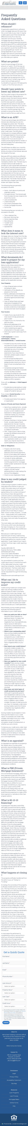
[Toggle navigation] (25, 2)
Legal (14, 1073)
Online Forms (14, 1103)
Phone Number (7, 976)
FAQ (14, 1106)
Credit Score (6, 1003)
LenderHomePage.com (19, 1124)
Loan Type (6, 996)
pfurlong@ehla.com (14, 1060)
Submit (6, 1022)
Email (4, 970)
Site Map (14, 1083)
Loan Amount (7, 983)
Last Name (6, 963)
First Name (6, 956)
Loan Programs (14, 1092)
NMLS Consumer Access (14, 1046)
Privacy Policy (12, 1012)
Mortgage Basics (14, 1099)
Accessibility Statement (14, 1080)
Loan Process (14, 1096)
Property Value (7, 990)
